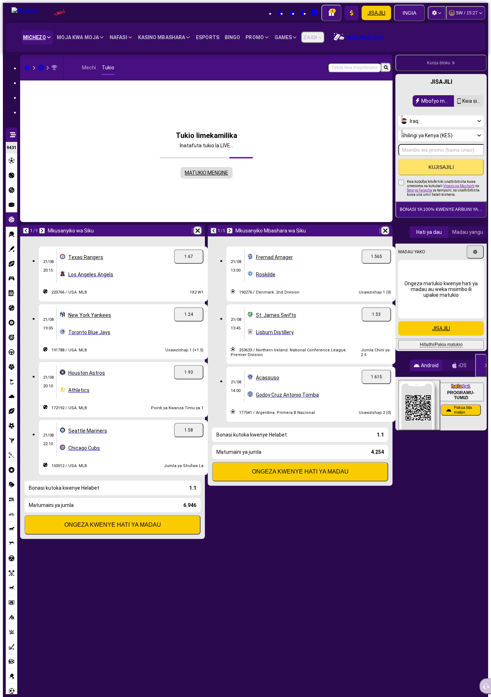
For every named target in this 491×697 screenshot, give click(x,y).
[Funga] (481, 365)
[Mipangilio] (437, 13)
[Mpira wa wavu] (41, 67)
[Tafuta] (386, 67)
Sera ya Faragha (419, 190)
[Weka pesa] (351, 13)
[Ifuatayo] (42, 231)
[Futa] (197, 230)
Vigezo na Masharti (458, 186)
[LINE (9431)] (27, 67)
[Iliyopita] (26, 231)
